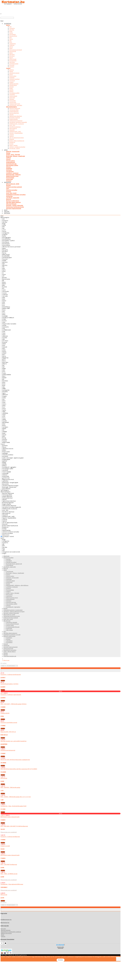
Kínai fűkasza (12, 34)
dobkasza (11, 99)
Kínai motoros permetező (15, 50)
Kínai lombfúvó (6, 245)
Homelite (4, 337)
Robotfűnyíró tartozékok (9, 650)
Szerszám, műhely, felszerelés (11, 613)
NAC (3, 365)
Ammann (4, 439)
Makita (11, 53)
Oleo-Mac (11, 30)
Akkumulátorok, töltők (12, 184)
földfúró (11, 91)
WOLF (3, 424)
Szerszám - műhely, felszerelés (14, 205)
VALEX (3, 415)
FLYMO (4, 319)
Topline (4, 410)
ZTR (3, 430)
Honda (11, 33)
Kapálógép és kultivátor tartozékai (16, 194)
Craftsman (11, 45)
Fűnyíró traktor (10, 161)
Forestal (4, 321)
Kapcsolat (7, 213)
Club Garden (5, 291)
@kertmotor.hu (5, 922)
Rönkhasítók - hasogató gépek (10, 482)
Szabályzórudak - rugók (15, 131)
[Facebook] (2, 943)
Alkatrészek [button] (7, 23)
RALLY (3, 376)
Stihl (10, 26)
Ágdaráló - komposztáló (12, 151)
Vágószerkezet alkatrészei (15, 116)
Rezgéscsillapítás (13, 119)
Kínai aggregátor (6, 237)
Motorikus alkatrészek (14, 108)
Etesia (3, 310)
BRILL (3, 285)
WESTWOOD (5, 422)
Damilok (8, 559)
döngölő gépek (13, 85)
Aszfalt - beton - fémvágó (13, 154)
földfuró (4, 465)
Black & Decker (6, 279)
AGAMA (4, 260)
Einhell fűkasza (6, 307)
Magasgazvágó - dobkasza (13, 174)
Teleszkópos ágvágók (11, 622)
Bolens (4, 282)
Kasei (3, 345)
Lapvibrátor (5, 481)
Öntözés (5, 653)
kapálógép (11, 77)
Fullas (3, 322)
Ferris (3, 313)
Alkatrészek (6, 556)
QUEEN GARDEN (6, 374)
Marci (3, 354)
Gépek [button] (6, 150)
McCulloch (12, 56)
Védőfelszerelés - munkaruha (16, 124)
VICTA (3, 416)
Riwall (3, 433)
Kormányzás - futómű (14, 148)
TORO (3, 411)
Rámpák (5, 654)
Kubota (4, 351)
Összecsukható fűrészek (12, 624)
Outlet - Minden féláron (9, 651)
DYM (3, 302)
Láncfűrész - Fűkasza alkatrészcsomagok (13, 611)
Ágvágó (8, 153)
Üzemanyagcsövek (8, 648)
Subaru (4, 404)
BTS (3, 288)
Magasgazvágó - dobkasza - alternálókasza (17, 585)
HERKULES (5, 336)
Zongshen (11, 67)
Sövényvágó (9, 179)
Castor (4, 290)
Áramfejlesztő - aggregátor (9, 467)
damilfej (11, 90)
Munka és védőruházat (12, 201)
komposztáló (12, 100)
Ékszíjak (8, 185)
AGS (3, 267)
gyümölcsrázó (12, 102)
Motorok (8, 199)
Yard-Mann (5, 427)
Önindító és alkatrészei (15, 127)
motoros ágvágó (13, 96)
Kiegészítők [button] (7, 182)
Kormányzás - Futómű (8, 536)
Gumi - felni (12, 125)
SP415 (3, 401)
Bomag (4, 438)
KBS (3, 544)
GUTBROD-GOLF (6, 330)
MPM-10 (4, 364)
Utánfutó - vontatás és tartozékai (17, 147)
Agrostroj (4, 265)
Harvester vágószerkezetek (13, 208)
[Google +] (5, 943)
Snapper (4, 396)
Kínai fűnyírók (5, 243)
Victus (3, 418)
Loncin (4, 230)
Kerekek (11, 144)
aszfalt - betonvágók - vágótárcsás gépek (12, 458)
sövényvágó (12, 97)
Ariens (4, 271)
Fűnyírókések (9, 565)
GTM (3, 328)
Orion (3, 371)
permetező (12, 80)
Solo (3, 399)
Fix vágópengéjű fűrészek (12, 627)
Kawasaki (4, 347)
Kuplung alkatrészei (14, 113)
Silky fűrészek (6, 621)
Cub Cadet (5, 296)
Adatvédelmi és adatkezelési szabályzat (11, 932)
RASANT (4, 378)
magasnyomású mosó (14, 104)
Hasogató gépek (10, 581)
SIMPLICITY (5, 394)
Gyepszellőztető (10, 162)
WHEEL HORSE (6, 442)
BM (3, 280)
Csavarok (11, 134)
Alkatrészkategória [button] (11, 107)
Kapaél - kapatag (13, 145)
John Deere (5, 341)
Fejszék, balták (10, 625)
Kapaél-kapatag (6, 530)
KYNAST (4, 353)
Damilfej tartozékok (11, 562)
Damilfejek (9, 560)
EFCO (10, 42)
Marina (4, 356)
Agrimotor (5, 262)
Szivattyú (8, 588)
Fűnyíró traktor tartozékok (9, 324)
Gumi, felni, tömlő (11, 193)
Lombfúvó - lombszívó (12, 173)
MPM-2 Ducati (12, 59)
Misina (4, 361)
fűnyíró (11, 74)
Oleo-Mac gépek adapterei (13, 202)
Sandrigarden (5, 390)
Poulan (4, 373)
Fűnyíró (8, 159)
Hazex (3, 333)
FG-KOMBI (4, 316)
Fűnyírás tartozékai (11, 190)
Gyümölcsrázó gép (11, 164)
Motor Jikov (5, 362)
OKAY (3, 370)
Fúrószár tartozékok (7, 533)
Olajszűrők (11, 130)
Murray (11, 57)
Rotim (3, 384)
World (3, 425)
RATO (3, 436)
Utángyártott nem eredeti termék (11, 552)
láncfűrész (5, 445)
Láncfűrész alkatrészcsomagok (10, 485)
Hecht (3, 334)
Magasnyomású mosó (12, 176)
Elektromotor (5, 535)
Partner (11, 39)
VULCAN (4, 421)
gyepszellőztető (6, 488)
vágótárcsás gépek (13, 83)
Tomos (4, 408)
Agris (3, 263)
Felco (7, 188)
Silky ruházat (9, 630)
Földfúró (8, 157)
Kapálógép (9, 168)
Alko (10, 40)
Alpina (4, 270)
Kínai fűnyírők (12, 51)
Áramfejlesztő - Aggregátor (13, 607)
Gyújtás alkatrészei (13, 111)
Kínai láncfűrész (13, 36)
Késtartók (11, 139)
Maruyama (11, 54)
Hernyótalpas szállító (12, 165)
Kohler (11, 48)
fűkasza (11, 71)
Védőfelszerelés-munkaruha (9, 509)
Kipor (3, 348)
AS (3, 273)
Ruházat (8, 639)
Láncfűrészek (10, 171)
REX (3, 379)
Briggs (10, 31)
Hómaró (8, 167)
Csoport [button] (8, 68)
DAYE (3, 297)
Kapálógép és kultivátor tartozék (11, 634)
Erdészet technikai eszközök (14, 187)
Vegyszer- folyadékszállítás (9, 518)
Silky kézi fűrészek (11, 204)
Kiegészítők (9, 628)
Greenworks (5, 327)
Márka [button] (8, 25)
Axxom (4, 274)
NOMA (4, 368)
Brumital (4, 287)
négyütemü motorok (7, 448)
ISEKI (3, 339)
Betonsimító (5, 484)
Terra (3, 407)
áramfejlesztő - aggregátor (15, 105)
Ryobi (3, 385)
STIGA (3, 402)
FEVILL (4, 314)
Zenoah (4, 435)
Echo (3, 305)
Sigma (3, 393)
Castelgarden (12, 43)
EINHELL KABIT (6, 308)
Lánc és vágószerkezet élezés (16, 137)
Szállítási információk (6, 933)
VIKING (4, 419)
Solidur (4, 398)
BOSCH (4, 284)
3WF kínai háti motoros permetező (11, 247)
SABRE (4, 388)
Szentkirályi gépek (13, 63)
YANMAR (4, 431)
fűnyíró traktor (12, 76)
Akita (3, 268)
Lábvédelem (9, 641)
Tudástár (3, 936)
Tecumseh (11, 65)
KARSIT (4, 344)
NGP (3, 367)
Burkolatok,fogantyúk (8, 502)
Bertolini (4, 277)
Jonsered (4, 342)
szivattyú (11, 82)
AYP (3, 276)
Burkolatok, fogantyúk (14, 117)
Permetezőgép (10, 177)
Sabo (3, 387)
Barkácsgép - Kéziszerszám (9, 487)
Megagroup (5, 357)
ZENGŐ (4, 428)
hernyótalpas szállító (14, 93)
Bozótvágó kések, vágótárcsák (14, 564)
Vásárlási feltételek (5, 930)
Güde (3, 331)
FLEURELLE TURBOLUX (8, 317)
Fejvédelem (9, 638)
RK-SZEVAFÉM (12, 60)
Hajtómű (11, 136)
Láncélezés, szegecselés (12, 198)
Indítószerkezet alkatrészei (15, 120)
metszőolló (12, 94)
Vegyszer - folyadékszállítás (16, 133)
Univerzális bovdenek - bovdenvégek (12, 610)
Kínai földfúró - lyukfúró (8, 240)
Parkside (4, 441)
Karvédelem (9, 642)
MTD (10, 37)
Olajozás (11, 114)
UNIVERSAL (5, 413)
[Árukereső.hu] (60, 945)
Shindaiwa (5, 391)
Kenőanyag (9, 196)
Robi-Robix (12, 62)
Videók (2, 935)
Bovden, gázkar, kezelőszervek (16, 140)
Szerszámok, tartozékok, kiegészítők (18, 122)
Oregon (4, 553)
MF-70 (3, 359)
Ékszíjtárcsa (12, 142)
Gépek (5, 570)
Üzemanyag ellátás (13, 110)
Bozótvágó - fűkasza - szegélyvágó (15, 156)
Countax (4, 293)
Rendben (60, 960)
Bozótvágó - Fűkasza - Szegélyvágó (15, 573)
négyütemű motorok (14, 73)
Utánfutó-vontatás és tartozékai (10, 532)
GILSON (4, 325)
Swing (3, 405)
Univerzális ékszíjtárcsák (9, 656)
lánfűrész (11, 70)
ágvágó (11, 88)
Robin (3, 382)
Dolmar (11, 46)
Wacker (4, 236)
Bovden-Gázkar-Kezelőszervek (10, 525)
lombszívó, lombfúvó (14, 79)
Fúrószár (8, 191)
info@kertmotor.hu (6, 919)
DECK (3, 299)
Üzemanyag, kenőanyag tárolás (15, 207)
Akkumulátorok (13, 128)
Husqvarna (12, 28)
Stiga (3, 549)
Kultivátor (9, 170)
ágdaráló (11, 87)
